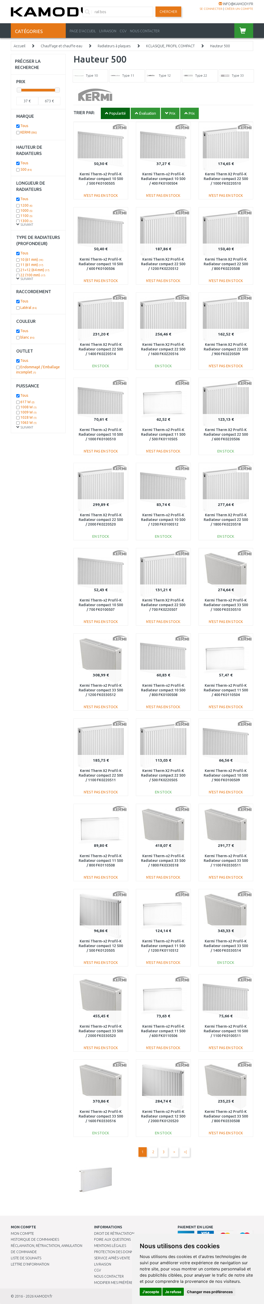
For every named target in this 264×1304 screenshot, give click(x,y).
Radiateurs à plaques (114, 46)
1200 (26, 205)
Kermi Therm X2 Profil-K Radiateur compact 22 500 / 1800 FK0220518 (226, 519)
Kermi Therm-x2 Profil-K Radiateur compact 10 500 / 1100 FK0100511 (226, 1031)
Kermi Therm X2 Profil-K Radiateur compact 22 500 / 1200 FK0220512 (163, 264)
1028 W (28, 417)
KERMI (28, 132)
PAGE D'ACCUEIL (83, 31)
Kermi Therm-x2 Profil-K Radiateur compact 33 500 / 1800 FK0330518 (163, 860)
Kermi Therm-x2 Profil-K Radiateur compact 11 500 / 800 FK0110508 (101, 860)
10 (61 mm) (31, 259)
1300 (26, 221)
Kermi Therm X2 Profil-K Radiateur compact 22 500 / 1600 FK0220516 (163, 349)
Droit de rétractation (114, 1233)
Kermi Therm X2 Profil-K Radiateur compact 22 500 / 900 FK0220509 (226, 349)
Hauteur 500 (220, 46)
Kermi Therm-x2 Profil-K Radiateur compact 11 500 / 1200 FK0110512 (163, 945)
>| (185, 1152)
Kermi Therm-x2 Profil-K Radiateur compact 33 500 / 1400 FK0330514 (226, 945)
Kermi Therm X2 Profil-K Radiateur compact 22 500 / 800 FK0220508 (226, 264)
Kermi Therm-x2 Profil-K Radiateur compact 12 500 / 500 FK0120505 (101, 945)
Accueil (19, 46)
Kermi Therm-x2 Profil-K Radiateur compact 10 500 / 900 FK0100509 (226, 775)
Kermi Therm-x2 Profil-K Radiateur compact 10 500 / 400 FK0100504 (163, 178)
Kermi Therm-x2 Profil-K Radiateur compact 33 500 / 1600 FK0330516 (101, 1116)
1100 (26, 216)
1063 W (28, 422)
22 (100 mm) (32, 275)
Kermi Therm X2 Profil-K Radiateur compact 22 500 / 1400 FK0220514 (101, 349)
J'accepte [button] (150, 1292)
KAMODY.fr (43, 1296)
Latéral (28, 308)
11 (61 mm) (31, 265)
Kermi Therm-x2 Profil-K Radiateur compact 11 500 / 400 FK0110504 (226, 690)
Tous (24, 126)
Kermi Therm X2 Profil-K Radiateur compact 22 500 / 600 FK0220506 (226, 434)
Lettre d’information (30, 1264)
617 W (27, 402)
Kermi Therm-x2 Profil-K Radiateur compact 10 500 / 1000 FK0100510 (101, 434)
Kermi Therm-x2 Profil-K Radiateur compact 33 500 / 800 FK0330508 (226, 1116)
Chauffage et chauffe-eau (61, 46)
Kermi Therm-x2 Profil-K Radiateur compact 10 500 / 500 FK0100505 (101, 178)
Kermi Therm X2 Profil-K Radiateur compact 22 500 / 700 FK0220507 (163, 605)
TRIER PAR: (84, 112)
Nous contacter (109, 1276)
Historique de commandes (35, 1239)
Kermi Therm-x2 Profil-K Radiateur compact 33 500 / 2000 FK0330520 (101, 1031)
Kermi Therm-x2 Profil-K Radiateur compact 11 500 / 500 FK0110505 (163, 434)
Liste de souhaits (26, 1258)
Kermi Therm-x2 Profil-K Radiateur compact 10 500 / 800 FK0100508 (163, 690)
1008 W (28, 407)
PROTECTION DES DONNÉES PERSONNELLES (129, 1252)
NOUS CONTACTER (145, 31)
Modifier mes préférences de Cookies (128, 1282)
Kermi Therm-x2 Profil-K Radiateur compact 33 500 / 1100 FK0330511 (226, 860)
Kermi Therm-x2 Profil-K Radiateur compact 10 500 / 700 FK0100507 (101, 605)
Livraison (102, 1264)
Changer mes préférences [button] (210, 1292)
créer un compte (239, 8)
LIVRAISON (107, 31)
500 (26, 169)
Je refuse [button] (173, 1292)
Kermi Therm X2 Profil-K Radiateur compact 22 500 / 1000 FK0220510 (226, 178)
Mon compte (22, 1233)
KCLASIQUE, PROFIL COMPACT (170, 46)
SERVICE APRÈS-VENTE (112, 1258)
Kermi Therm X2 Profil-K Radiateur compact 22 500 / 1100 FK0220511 (101, 775)
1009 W (28, 412)
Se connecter (211, 8)
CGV (123, 31)
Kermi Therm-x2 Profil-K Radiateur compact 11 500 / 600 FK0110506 (163, 1031)
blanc (27, 337)
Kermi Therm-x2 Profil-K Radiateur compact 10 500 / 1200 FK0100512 (163, 519)
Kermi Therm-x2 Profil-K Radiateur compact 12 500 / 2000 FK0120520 (163, 1116)
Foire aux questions (112, 1239)
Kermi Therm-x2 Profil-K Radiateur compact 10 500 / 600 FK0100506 (101, 264)
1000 (26, 210)
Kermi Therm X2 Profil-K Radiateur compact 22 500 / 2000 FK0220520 (101, 519)
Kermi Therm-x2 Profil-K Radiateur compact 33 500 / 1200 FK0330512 (101, 690)
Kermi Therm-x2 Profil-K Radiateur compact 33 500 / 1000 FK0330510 (226, 605)
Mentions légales (110, 1246)
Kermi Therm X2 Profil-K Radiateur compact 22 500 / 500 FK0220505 (163, 775)
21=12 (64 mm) (35, 270)
